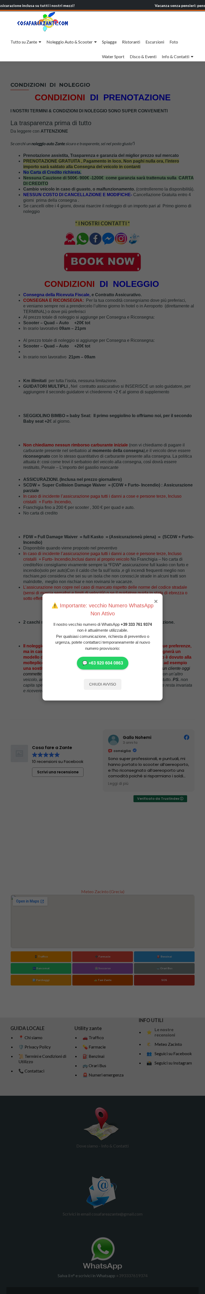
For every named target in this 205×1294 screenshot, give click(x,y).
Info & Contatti (175, 56)
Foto (173, 41)
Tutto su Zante (23, 41)
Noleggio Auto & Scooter (69, 41)
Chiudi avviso (102, 684)
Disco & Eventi (143, 56)
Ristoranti (131, 41)
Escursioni (154, 41)
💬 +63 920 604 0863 (102, 663)
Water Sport (113, 56)
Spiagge (109, 41)
